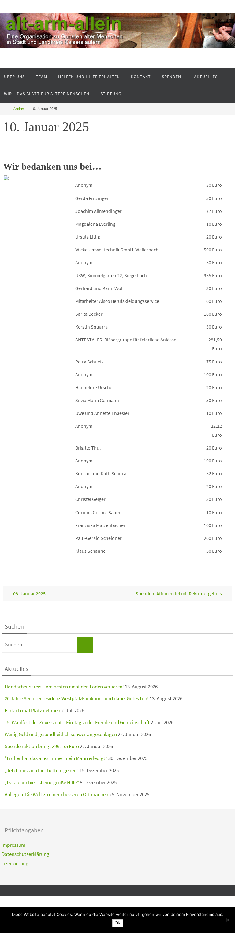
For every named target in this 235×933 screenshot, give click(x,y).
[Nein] (227, 920)
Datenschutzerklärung (25, 854)
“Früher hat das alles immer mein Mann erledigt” (56, 758)
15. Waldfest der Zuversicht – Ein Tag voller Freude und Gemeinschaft (77, 722)
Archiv (18, 108)
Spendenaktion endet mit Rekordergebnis (179, 593)
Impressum (13, 844)
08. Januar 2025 (29, 593)
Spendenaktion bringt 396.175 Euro (42, 746)
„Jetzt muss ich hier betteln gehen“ (42, 770)
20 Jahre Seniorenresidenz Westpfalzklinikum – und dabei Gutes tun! (77, 698)
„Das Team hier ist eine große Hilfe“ (42, 782)
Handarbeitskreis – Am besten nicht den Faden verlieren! (64, 686)
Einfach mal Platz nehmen (32, 710)
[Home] (4, 108)
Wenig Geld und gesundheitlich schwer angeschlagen (61, 734)
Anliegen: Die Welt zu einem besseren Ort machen (56, 794)
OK (118, 923)
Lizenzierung (15, 863)
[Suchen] (85, 645)
